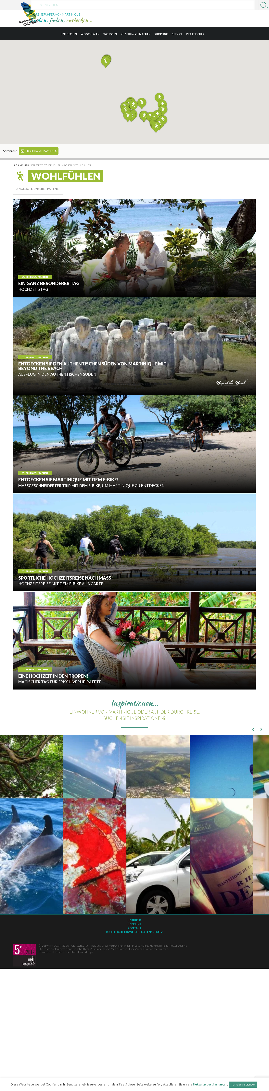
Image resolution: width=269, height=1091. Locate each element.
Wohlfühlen (82, 165)
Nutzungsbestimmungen (210, 1084)
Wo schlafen (90, 34)
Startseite (36, 165)
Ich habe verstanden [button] (243, 1084)
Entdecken (69, 34)
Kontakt (134, 928)
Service (177, 34)
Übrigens (134, 920)
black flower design (82, 952)
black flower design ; (175, 945)
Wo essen (110, 34)
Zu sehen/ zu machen (135, 34)
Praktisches (195, 34)
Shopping (161, 34)
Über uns (134, 924)
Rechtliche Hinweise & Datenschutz (134, 932)
